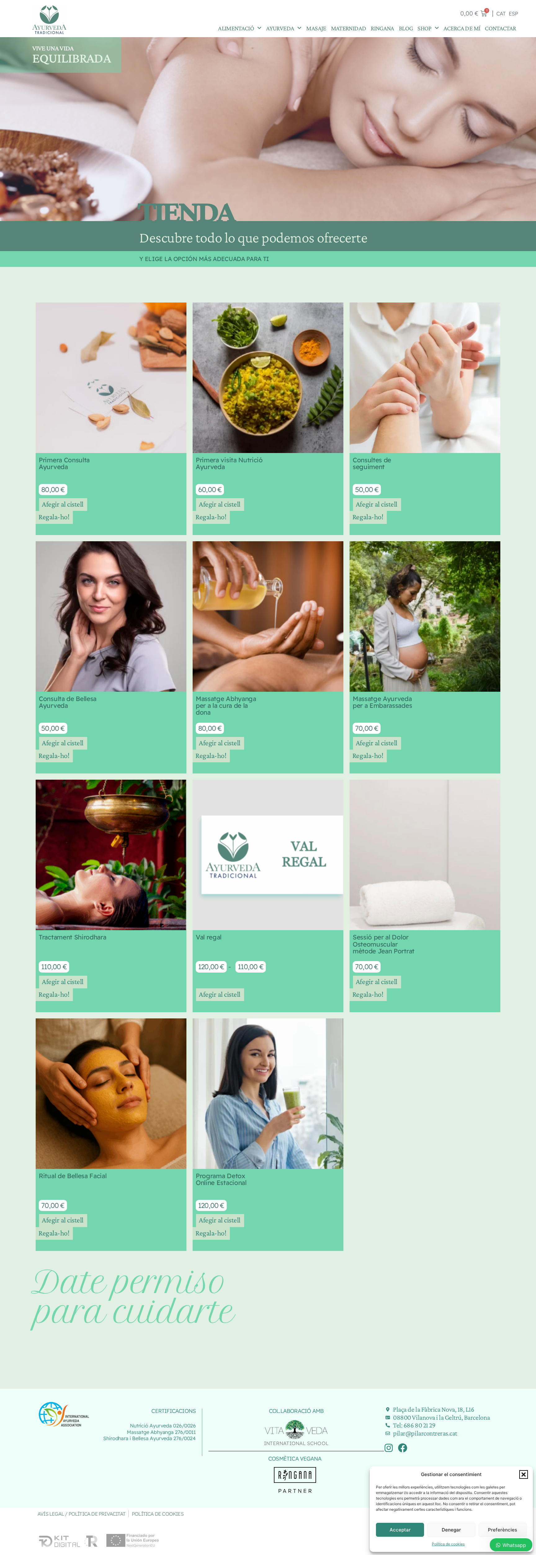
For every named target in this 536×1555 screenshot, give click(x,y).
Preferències (502, 1530)
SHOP (424, 28)
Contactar (500, 28)
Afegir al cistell (62, 504)
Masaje (316, 28)
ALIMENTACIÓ (236, 28)
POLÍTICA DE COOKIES (158, 1514)
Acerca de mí (462, 28)
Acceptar (400, 1530)
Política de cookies (448, 1544)
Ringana (382, 28)
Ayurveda (280, 28)
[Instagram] (388, 1448)
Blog (406, 28)
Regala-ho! (53, 516)
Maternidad (348, 28)
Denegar (451, 1530)
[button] (523, 1474)
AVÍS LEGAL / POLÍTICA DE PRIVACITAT (81, 1514)
